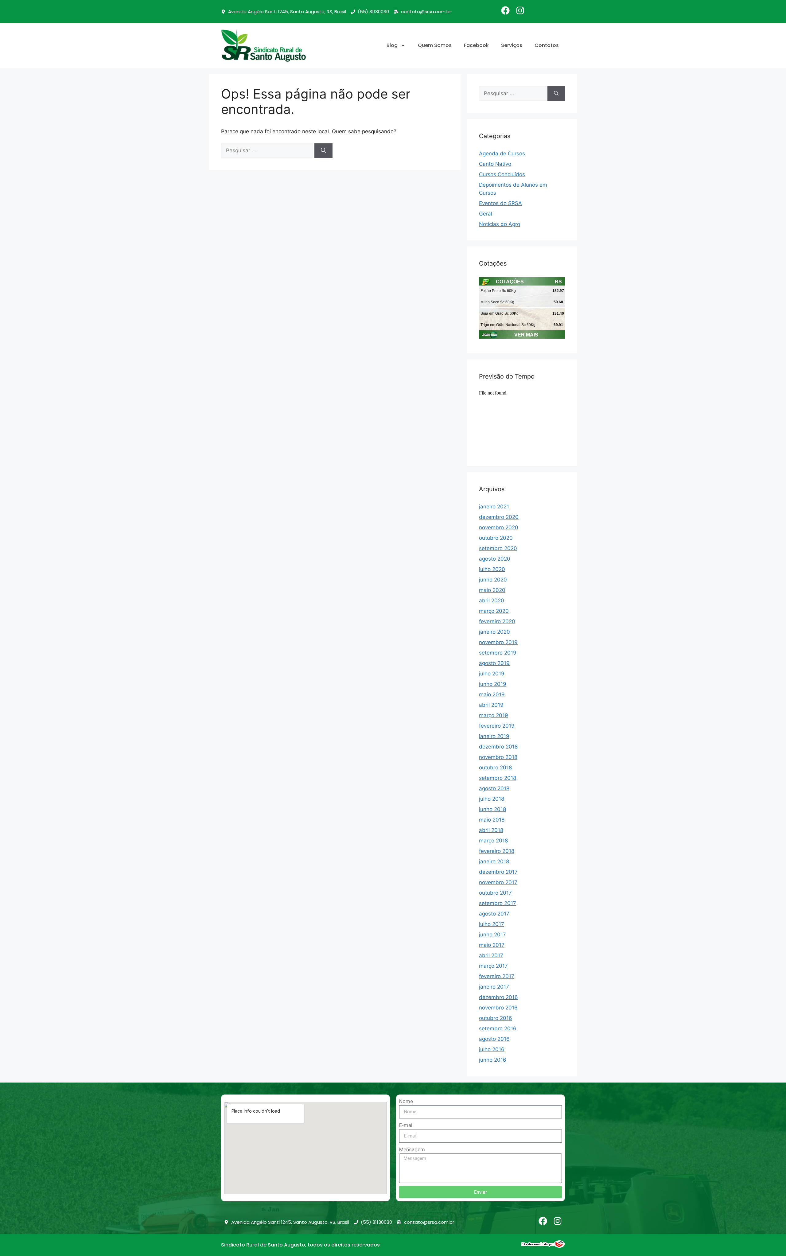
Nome (406, 1101)
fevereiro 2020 (497, 621)
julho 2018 (491, 799)
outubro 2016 (495, 1018)
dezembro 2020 (499, 517)
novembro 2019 (498, 642)
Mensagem (412, 1149)
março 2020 (494, 611)
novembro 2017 (498, 882)
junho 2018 (492, 809)
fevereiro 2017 (496, 976)
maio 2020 (492, 590)
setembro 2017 (497, 903)
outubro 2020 (496, 538)
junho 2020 (493, 580)
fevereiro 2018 (496, 851)
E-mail (406, 1125)
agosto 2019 (494, 663)
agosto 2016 (494, 1039)
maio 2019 (492, 694)
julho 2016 (491, 1049)
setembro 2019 (497, 653)
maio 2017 (491, 945)
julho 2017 (491, 924)
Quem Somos (435, 45)
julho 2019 (491, 674)
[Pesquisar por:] (267, 150)
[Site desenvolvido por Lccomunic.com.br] (543, 1246)
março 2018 (493, 841)
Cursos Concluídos (502, 174)
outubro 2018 (495, 767)
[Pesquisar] (323, 150)
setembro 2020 (498, 548)
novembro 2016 (498, 1008)
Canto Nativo (495, 164)
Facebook (476, 45)
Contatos (547, 45)
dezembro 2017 (498, 872)
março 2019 (493, 715)
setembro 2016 (497, 1028)
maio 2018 (491, 820)
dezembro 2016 (498, 997)
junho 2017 (492, 934)
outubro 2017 (495, 893)
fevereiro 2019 (497, 726)
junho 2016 (492, 1060)
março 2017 (493, 966)
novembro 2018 (498, 757)
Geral (485, 214)
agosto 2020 (494, 559)
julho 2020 (492, 569)
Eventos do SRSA (500, 203)
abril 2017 (491, 955)
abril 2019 (491, 705)
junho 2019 (492, 684)
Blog (392, 45)
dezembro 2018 (498, 747)
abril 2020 (491, 600)
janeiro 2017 (494, 987)
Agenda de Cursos (502, 153)
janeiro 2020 (494, 632)
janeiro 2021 (494, 507)
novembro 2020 (498, 527)
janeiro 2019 (494, 736)
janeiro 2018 (494, 861)
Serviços (511, 45)
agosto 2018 (494, 788)
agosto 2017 (494, 914)
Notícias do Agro (499, 224)
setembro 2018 (497, 778)
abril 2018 (491, 830)
